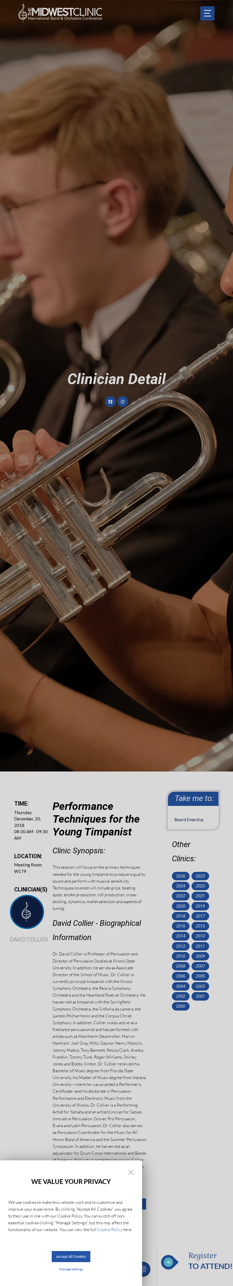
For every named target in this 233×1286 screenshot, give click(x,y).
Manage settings (71, 1269)
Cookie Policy (109, 1229)
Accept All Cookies (71, 1256)
